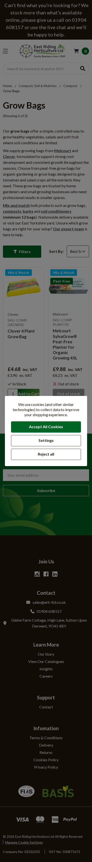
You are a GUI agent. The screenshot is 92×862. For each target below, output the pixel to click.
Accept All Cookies (46, 426)
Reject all (46, 454)
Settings (46, 440)
